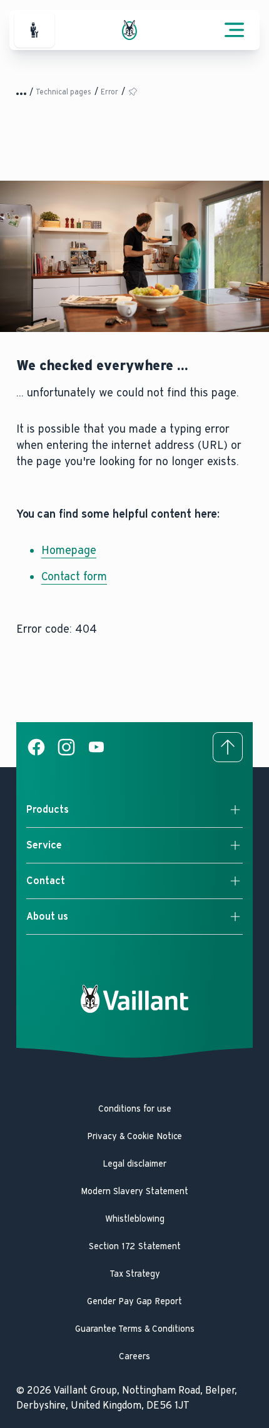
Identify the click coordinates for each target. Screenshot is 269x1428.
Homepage (68, 550)
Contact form (74, 576)
